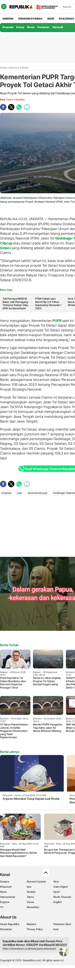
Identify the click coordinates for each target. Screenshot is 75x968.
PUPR (57, 320)
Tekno (30, 896)
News (3, 891)
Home (3, 67)
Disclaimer (6, 929)
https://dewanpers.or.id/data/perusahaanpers (29, 948)
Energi (20, 27)
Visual (30, 902)
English (57, 902)
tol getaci (6, 492)
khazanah (66, 18)
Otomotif (57, 27)
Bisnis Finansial (62, 896)
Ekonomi (14, 67)
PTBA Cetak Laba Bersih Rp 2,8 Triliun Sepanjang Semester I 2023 (48, 303)
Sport (56, 891)
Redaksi (31, 924)
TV (1, 907)
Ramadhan (33, 907)
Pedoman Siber (62, 924)
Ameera (4, 881)
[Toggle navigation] (4, 6)
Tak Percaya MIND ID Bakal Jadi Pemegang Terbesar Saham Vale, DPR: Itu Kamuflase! (16, 303)
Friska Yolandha (15, 99)
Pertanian (43, 27)
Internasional (7, 896)
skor (50, 18)
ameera (7, 18)
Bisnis (31, 27)
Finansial (7, 27)
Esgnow (4, 902)
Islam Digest (60, 886)
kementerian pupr (38, 492)
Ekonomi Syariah (30, 18)
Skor (56, 881)
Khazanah (5, 886)
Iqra (29, 886)
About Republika (9, 924)
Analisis (31, 891)
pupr (19, 492)
